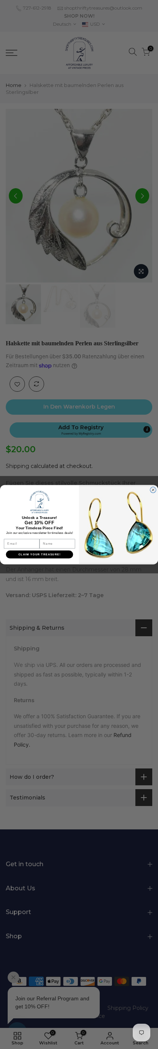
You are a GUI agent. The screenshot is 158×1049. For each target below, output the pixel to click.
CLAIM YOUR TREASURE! (39, 554)
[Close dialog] (153, 489)
